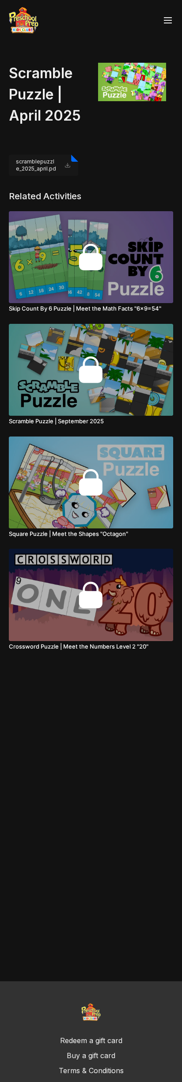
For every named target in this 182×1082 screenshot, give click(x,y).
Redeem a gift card (91, 1040)
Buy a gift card (91, 1055)
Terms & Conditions (91, 1070)
